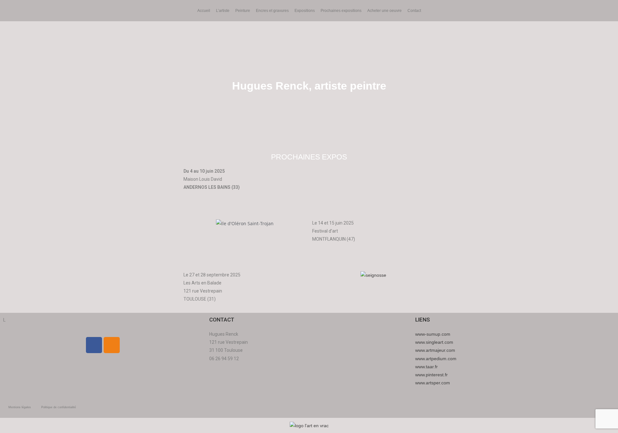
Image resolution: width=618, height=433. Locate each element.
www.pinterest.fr (431, 374)
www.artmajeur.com (435, 350)
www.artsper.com (432, 382)
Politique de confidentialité (58, 407)
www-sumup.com (432, 334)
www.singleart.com (434, 342)
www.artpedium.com (435, 358)
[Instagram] (112, 345)
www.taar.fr (426, 366)
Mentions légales (19, 407)
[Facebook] (94, 345)
